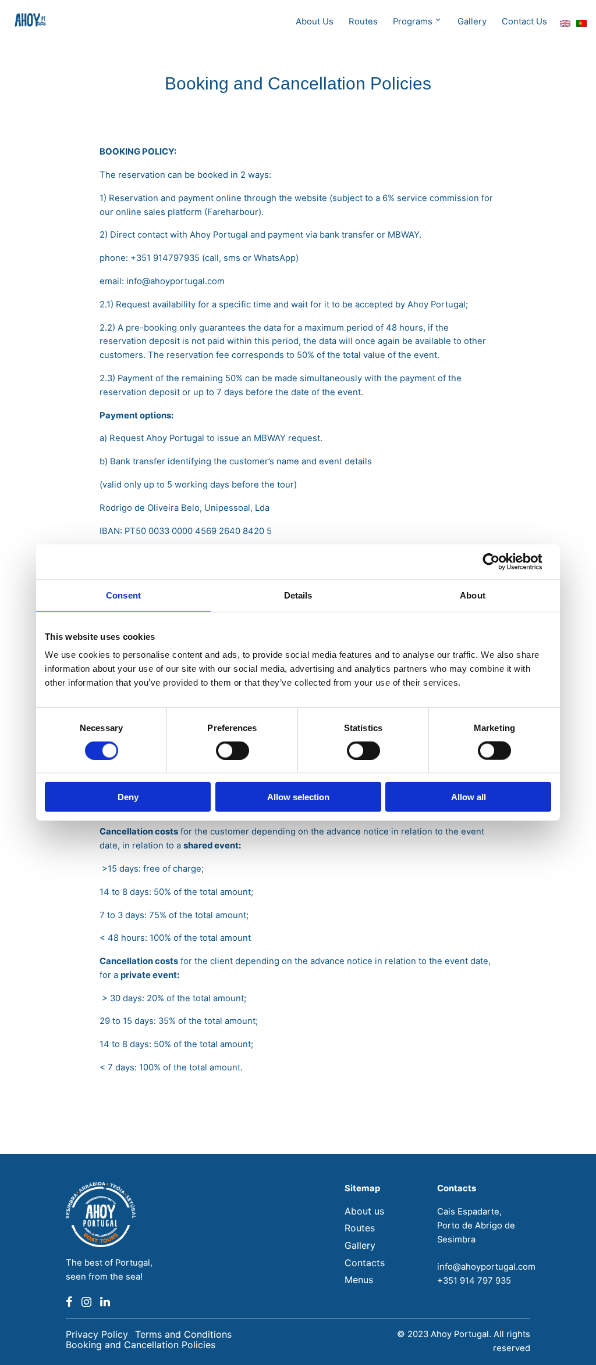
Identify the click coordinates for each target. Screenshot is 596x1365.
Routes (363, 21)
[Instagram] (86, 1302)
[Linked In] (105, 1302)
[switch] (232, 750)
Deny (128, 797)
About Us (315, 21)
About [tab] (472, 595)
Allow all (468, 797)
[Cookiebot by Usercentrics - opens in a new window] (500, 561)
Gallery (472, 21)
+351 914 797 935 (474, 1281)
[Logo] (32, 22)
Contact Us (524, 21)
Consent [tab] (123, 595)
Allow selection (298, 797)
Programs (412, 21)
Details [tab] (298, 595)
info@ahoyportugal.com (486, 1267)
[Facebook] (69, 1302)
